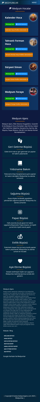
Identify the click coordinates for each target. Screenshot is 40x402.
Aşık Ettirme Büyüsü (10, 349)
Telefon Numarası (22, 24)
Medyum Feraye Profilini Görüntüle (16, 104)
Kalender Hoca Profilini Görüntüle (16, 30)
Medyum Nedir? (8, 344)
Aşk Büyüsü (7, 351)
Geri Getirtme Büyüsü (10, 341)
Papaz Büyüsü (8, 338)
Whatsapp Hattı (10, 24)
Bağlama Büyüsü (9, 336)
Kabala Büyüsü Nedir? (11, 346)
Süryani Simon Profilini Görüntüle (16, 79)
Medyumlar (11, 2)
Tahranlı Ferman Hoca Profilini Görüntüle (18, 54)
